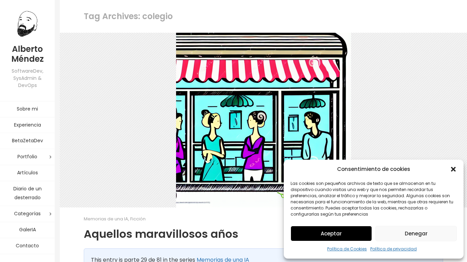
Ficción (138, 219)
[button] (453, 169)
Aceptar (331, 233)
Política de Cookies (347, 249)
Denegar (416, 233)
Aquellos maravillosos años (161, 234)
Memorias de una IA (106, 219)
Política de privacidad (393, 249)
